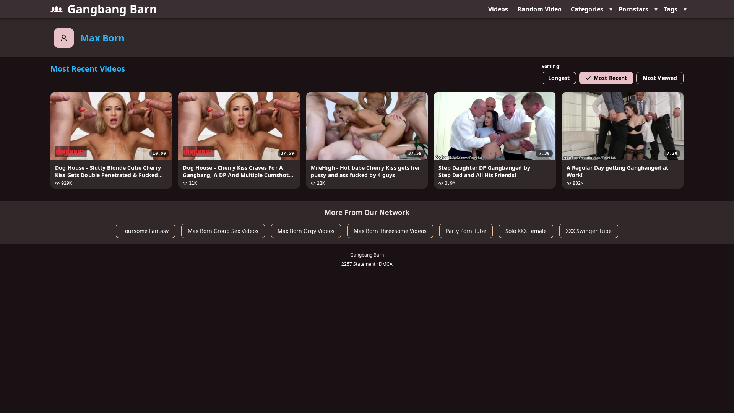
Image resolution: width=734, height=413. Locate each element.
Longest (559, 77)
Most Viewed (660, 77)
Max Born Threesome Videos (390, 230)
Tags (670, 9)
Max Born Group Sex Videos (223, 230)
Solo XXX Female (526, 230)
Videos (498, 9)
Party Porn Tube (466, 230)
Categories (587, 9)
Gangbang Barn (112, 9)
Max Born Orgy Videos (306, 230)
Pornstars (633, 9)
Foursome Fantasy (145, 230)
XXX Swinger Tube (589, 230)
